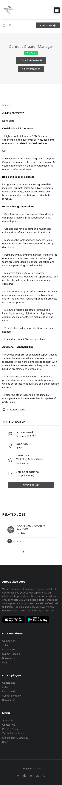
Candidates (8, 682)
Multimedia (22, 463)
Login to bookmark (31, 60)
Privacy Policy (10, 729)
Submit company (12, 695)
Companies (8, 640)
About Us (7, 720)
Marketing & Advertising (29, 459)
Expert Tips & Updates (15, 737)
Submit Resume (11, 653)
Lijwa (38, 768)
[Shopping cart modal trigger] (4, 25)
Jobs (5, 645)
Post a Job (46, 25)
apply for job (31, 485)
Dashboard (8, 649)
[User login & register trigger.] (10, 25)
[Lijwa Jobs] (8, 10)
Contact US (8, 724)
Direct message (31, 69)
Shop (5, 741)
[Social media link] (18, 775)
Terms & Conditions (13, 733)
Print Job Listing (15, 409)
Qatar (19, 447)
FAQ (4, 662)
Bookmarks (8, 658)
